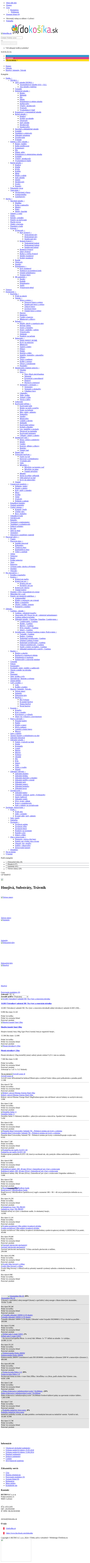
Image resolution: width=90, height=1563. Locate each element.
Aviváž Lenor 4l (7, 1076)
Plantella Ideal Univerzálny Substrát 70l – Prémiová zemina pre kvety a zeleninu (30, 1133)
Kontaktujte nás (11, 1485)
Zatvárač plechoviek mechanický (13, 1247)
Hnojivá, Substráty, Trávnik (16, 70)
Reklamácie (10, 1481)
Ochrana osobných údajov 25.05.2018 (20, 1450)
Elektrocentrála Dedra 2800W (12, 1355)
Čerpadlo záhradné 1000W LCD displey (16, 1317)
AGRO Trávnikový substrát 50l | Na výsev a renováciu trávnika (26, 1003)
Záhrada (9, 68)
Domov (8, 66)
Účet (7, 1473)
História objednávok (13, 1475)
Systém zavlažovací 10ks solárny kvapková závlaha (20, 1228)
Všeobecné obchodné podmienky (18, 1448)
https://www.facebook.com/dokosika (19, 1533)
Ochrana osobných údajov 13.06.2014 (20, 1452)
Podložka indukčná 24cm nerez (12, 1412)
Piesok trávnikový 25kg (10, 1051)
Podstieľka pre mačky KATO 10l (13, 1152)
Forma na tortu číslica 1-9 (10, 1374)
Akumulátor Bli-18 (8, 1298)
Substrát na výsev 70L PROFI (12, 1209)
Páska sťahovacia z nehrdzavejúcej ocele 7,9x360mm (20, 1393)
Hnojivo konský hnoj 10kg (11, 1027)
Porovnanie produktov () (15, 1477)
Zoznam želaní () (12, 1479)
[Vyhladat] (2, 40)
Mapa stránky (11, 1483)
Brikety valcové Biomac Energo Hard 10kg (17, 1095)
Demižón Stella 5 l (8, 1114)
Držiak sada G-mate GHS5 (11, 1336)
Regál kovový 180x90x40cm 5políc (14, 1190)
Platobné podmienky (13, 1454)
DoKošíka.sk (11, 1528)
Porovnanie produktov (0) (10, 992)
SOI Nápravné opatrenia (15, 1461)
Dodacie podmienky (13, 1456)
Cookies (9, 1459)
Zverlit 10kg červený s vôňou (12, 1266)
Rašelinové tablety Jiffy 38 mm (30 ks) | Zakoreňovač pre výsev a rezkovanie (29, 1171)
